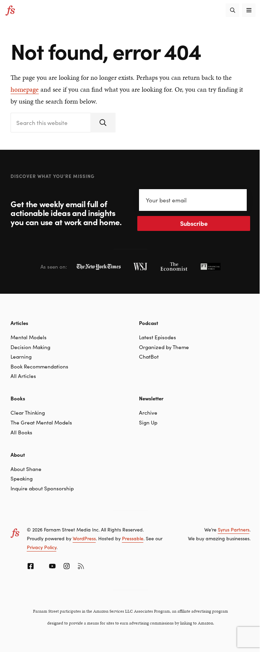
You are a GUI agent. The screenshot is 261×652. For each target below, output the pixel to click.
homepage (25, 89)
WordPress (84, 538)
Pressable (132, 538)
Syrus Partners (233, 529)
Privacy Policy (41, 547)
